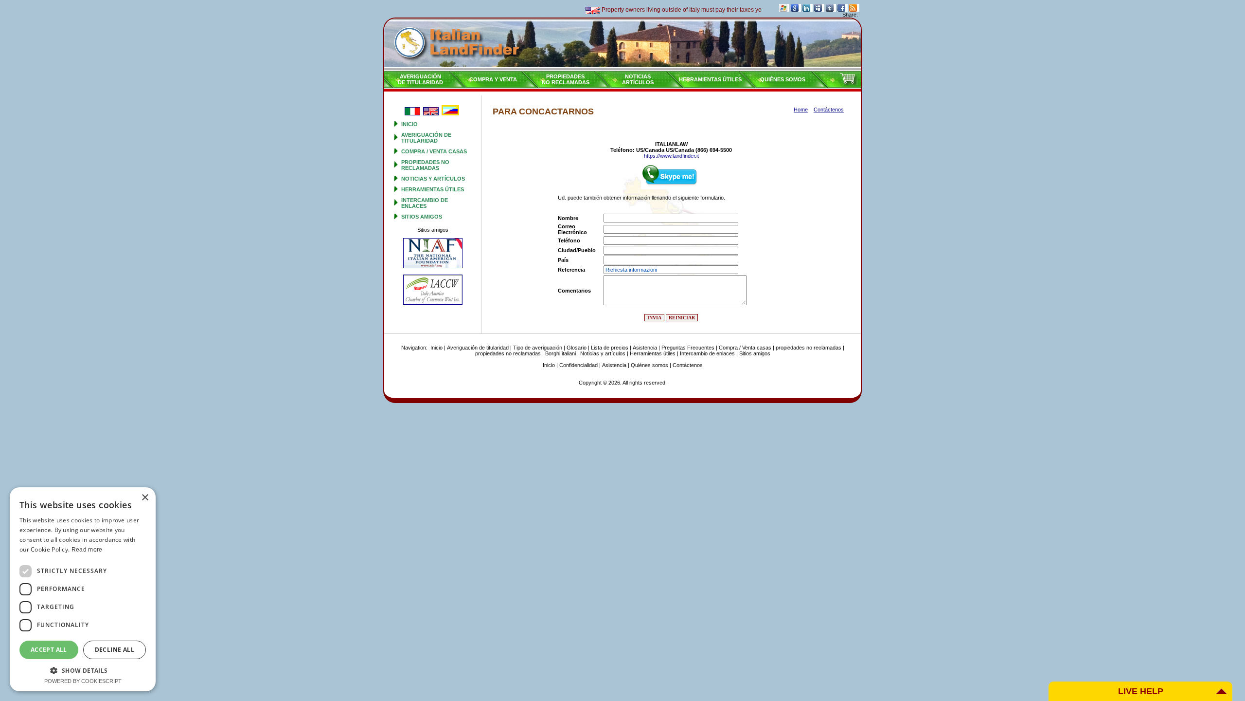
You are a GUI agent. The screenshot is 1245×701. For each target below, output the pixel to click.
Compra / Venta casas (434, 151)
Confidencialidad (578, 365)
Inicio (409, 124)
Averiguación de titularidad (426, 138)
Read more (87, 549)
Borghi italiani (560, 353)
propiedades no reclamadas (425, 165)
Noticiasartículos (638, 79)
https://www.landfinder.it (671, 156)
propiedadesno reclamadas (565, 79)
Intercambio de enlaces (424, 203)
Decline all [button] (114, 650)
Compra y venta (493, 79)
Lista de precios (609, 347)
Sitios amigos (421, 217)
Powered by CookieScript (83, 681)
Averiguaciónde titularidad (420, 79)
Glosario (577, 347)
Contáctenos (688, 365)
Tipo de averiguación (537, 347)
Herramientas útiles (710, 79)
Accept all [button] (49, 650)
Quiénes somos (782, 79)
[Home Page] (622, 44)
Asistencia (645, 347)
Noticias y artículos (433, 179)
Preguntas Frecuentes (687, 347)
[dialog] (83, 589)
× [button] (144, 497)
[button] (82, 670)
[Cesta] (848, 83)
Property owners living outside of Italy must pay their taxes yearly (673, 9)
